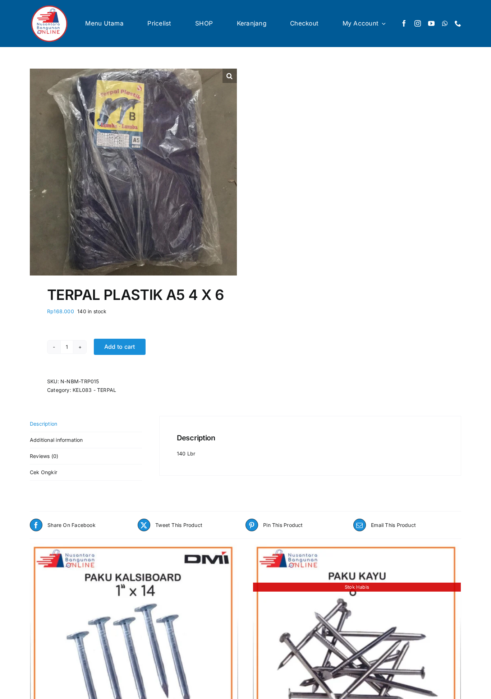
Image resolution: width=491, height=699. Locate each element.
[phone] (458, 23)
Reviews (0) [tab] (44, 456)
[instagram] (417, 23)
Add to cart (119, 346)
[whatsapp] (445, 23)
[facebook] (404, 23)
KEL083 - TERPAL (94, 390)
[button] (229, 76)
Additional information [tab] (56, 440)
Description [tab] (43, 424)
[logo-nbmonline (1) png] (49, 6)
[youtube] (431, 23)
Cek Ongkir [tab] (43, 472)
